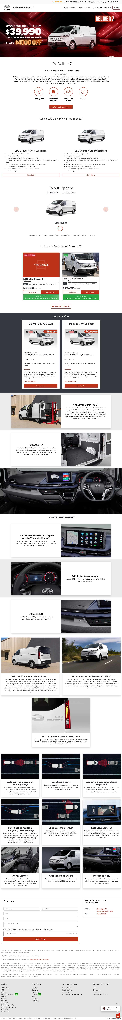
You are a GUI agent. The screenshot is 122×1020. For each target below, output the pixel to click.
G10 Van (4, 999)
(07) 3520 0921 (114, 2)
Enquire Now (40, 386)
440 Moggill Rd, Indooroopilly (96, 2)
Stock (80, 8)
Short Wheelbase (53, 192)
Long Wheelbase (68, 192)
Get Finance (50, 292)
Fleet (33, 996)
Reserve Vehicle (41, 297)
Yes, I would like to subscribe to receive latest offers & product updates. (29, 930)
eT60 (3, 990)
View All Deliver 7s (62, 306)
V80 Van (4, 1001)
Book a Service (67, 988)
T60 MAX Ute (5, 988)
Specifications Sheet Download (61, 107)
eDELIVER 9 (5, 1009)
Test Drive (35, 1001)
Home (66, 8)
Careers (95, 992)
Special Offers (97, 8)
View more (27, 369)
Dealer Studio (116, 1018)
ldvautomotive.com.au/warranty (39, 959)
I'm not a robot (12, 933)
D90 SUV (4, 992)
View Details (32, 292)
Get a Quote (31, 175)
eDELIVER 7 (5, 1003)
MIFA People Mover (7, 994)
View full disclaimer (30, 381)
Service (87, 8)
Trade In (34, 999)
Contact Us (96, 990)
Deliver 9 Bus (5, 1011)
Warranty (65, 992)
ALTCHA (75, 933)
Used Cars (35, 992)
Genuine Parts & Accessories (72, 994)
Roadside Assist (67, 990)
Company (107, 8)
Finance (116, 8)
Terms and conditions (100, 994)
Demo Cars (35, 990)
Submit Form (40, 939)
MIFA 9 (3, 996)
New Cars (35, 988)
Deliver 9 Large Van (7, 1005)
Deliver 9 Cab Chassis (8, 1007)
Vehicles (72, 8)
